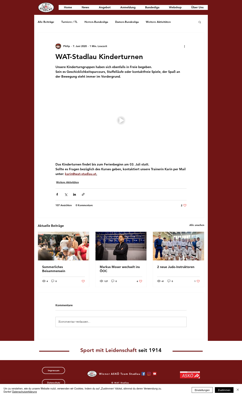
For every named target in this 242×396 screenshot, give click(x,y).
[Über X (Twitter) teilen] (65, 194)
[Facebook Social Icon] (143, 373)
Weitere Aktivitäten (158, 22)
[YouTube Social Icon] (154, 373)
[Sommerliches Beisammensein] (63, 246)
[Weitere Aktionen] (184, 46)
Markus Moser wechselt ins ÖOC (120, 269)
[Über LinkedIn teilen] (74, 194)
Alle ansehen (196, 225)
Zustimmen (224, 390)
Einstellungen (202, 390)
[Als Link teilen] (83, 194)
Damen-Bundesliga (127, 22)
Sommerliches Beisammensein (53, 269)
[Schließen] (238, 390)
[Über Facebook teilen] (57, 194)
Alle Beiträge (46, 22)
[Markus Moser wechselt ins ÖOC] (121, 246)
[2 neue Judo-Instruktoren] (178, 246)
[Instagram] (149, 373)
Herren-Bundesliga (96, 22)
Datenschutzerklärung (24, 391)
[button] (199, 22)
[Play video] (121, 120)
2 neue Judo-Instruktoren (175, 267)
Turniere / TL (69, 22)
